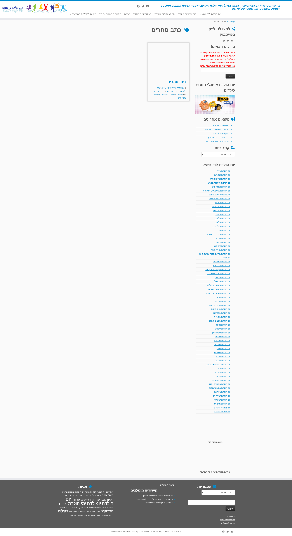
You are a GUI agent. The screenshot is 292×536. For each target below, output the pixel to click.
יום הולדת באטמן (222, 202)
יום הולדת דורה (223, 241)
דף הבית (231, 21)
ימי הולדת (163, 94)
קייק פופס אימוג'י (221, 133)
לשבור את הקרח (95, 507)
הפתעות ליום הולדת (165, 14)
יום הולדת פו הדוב (222, 340)
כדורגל (111, 508)
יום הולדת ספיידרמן (221, 332)
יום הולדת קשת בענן (221, 379)
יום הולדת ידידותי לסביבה (218, 273)
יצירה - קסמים (159, 91)
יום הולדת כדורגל (222, 277)
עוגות (80, 511)
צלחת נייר (104, 515)
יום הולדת (178, 94)
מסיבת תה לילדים (222, 411)
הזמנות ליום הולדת (187, 14)
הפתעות (100, 499)
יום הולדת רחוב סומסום (219, 387)
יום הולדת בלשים (222, 222)
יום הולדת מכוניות (222, 316)
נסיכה (94, 511)
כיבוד (105, 507)
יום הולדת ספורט (222, 328)
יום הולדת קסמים (222, 372)
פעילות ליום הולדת (142, 14)
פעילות (63, 510)
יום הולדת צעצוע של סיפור (218, 364)
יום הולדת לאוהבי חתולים (218, 285)
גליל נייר (92, 495)
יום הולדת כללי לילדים (175, 87)
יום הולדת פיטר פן (222, 352)
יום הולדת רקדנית (222, 391)
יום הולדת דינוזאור (222, 245)
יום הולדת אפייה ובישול (219, 198)
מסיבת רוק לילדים (222, 407)
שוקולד (80, 515)
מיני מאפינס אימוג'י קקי (218, 137)
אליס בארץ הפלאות (97, 491)
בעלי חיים (107, 495)
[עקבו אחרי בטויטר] (144, 6)
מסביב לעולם (71, 507)
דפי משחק (78, 495)
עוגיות (75, 511)
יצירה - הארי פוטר (173, 91)
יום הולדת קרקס (223, 375)
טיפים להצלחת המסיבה (83, 14)
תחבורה (73, 515)
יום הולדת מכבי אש (221, 312)
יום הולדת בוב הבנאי (221, 206)
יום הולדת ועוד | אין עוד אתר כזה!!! (163, 531)
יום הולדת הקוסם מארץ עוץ (217, 269)
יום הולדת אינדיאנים (221, 186)
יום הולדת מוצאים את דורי (218, 304)
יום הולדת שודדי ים (221, 395)
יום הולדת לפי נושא (211, 14)
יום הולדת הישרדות (221, 261)
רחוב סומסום (89, 515)
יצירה (127, 14)
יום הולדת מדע (223, 297)
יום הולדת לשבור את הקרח (218, 293)
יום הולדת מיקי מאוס (220, 308)
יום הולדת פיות (223, 348)
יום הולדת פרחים (222, 360)
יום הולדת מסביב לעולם (219, 320)
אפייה (82, 492)
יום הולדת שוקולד (222, 399)
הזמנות (109, 499)
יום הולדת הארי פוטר (220, 249)
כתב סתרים (176, 81)
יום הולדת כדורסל (222, 281)
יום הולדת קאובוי (222, 368)
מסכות (62, 507)
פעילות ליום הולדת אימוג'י (217, 129)
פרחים (110, 515)
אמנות (87, 491)
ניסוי (98, 511)
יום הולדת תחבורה (222, 403)
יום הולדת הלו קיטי (221, 265)
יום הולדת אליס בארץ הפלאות (216, 190)
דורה (86, 495)
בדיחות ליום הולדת (228, 523)
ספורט (89, 511)
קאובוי (97, 515)
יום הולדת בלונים (222, 218)
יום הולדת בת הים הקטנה (218, 234)
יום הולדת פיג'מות (222, 344)
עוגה (84, 511)
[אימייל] (148, 6)
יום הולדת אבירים (222, 174)
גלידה (99, 495)
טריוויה (76, 499)
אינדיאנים (109, 491)
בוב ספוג (71, 492)
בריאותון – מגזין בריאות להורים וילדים (159, 502)
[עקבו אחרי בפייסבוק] (139, 6)
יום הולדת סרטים (222, 336)
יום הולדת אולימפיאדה (220, 178)
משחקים (107, 510)
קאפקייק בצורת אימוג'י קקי (217, 141)
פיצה (70, 511)
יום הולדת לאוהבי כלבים (219, 289)
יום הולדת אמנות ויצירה (219, 194)
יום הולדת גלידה (223, 237)
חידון (92, 499)
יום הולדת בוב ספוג (221, 210)
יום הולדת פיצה (223, 356)
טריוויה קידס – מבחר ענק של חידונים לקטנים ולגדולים (154, 499)
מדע (86, 507)
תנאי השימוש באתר (227, 520)
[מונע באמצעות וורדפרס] (137, 531)
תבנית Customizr (117, 531)
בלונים (64, 492)
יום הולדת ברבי (223, 230)
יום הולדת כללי (223, 170)
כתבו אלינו (231, 516)
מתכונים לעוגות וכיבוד (110, 14)
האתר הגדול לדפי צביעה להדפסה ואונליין (158, 495)
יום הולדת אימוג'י (221, 125)
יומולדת (170, 94)
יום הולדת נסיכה (223, 324)
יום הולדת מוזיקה (222, 300)
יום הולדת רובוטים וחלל (219, 383)
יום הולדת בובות (223, 214)
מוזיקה (80, 507)
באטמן (77, 492)
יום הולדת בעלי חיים (221, 226)
